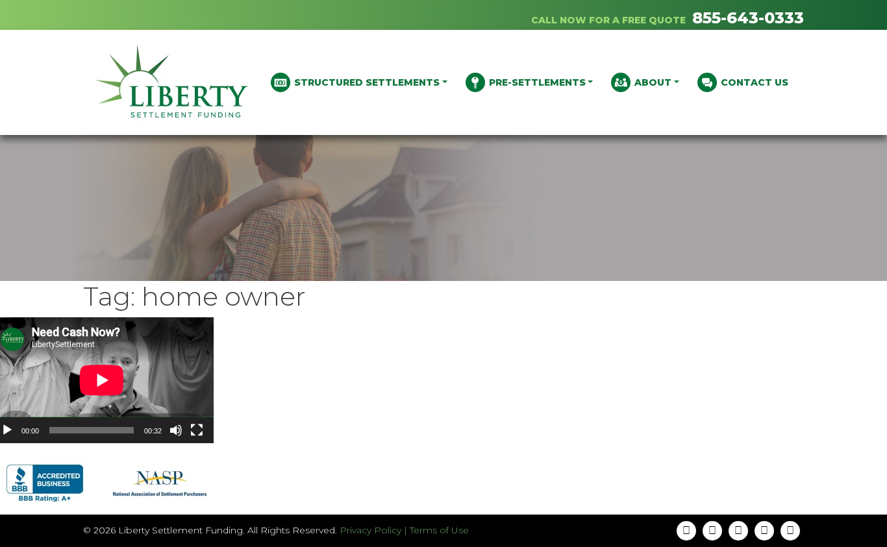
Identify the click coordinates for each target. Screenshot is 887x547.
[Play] (7, 430)
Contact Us (754, 82)
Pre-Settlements (537, 82)
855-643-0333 (748, 17)
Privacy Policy (370, 530)
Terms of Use (439, 530)
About (652, 82)
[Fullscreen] (196, 430)
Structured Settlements (367, 82)
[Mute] (175, 430)
